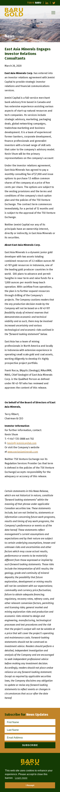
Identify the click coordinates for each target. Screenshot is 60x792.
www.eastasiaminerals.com (23, 451)
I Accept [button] (30, 785)
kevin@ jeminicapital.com (21, 443)
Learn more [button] (21, 778)
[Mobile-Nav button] (53, 12)
